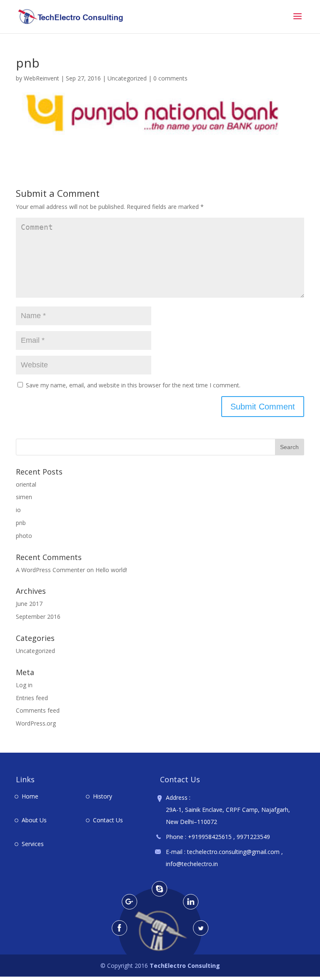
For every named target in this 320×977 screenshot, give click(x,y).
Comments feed (38, 710)
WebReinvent (41, 78)
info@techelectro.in (192, 864)
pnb (21, 523)
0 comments (170, 78)
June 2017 (29, 604)
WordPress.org (36, 723)
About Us (34, 820)
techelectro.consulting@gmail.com (234, 852)
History (102, 796)
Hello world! (111, 570)
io (18, 510)
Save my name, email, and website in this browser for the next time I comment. (133, 385)
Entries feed (32, 698)
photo (24, 536)
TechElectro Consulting (185, 965)
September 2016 (38, 616)
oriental (26, 484)
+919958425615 (210, 837)
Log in (24, 685)
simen (24, 497)
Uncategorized (127, 78)
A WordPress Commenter (50, 570)
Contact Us (108, 820)
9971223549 (253, 837)
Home (30, 796)
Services (33, 844)
